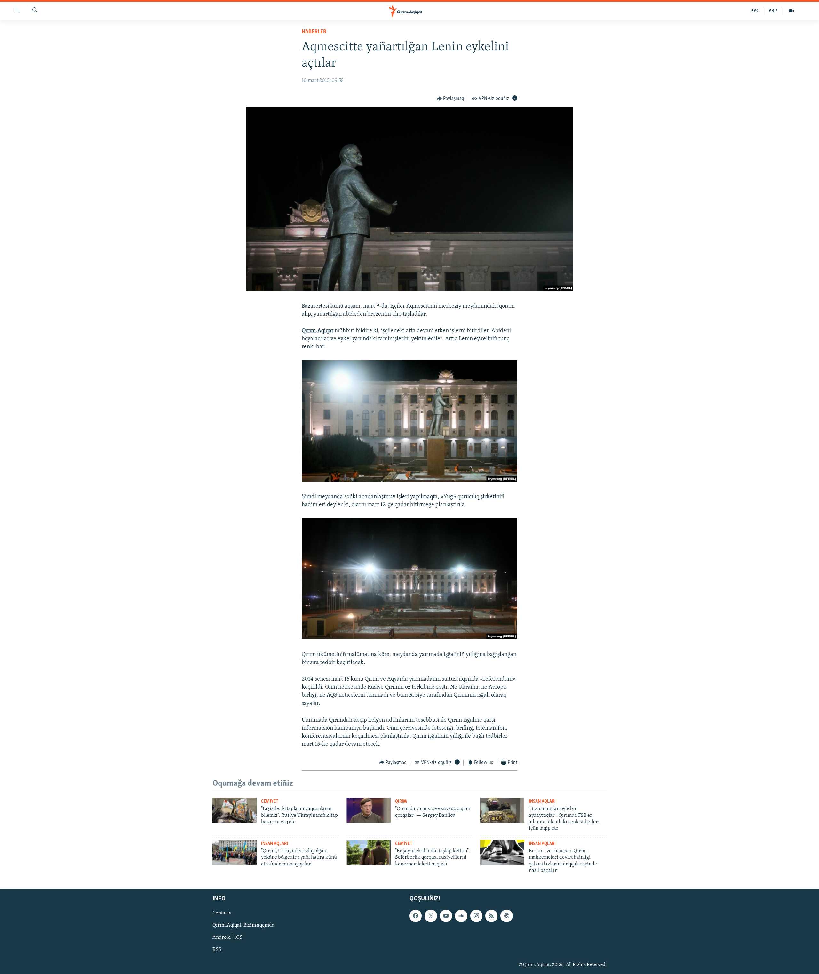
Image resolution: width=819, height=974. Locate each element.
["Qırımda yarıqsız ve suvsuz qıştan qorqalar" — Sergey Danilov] (368, 810)
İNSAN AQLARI (542, 801)
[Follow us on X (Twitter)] (431, 916)
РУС (755, 10)
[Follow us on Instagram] (476, 916)
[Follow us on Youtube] (446, 916)
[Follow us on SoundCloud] (461, 916)
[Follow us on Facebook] (416, 916)
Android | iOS (227, 937)
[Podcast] (506, 916)
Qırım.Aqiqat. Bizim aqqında (243, 925)
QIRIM (401, 801)
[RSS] (491, 916)
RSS (216, 950)
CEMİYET (269, 801)
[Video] (791, 10)
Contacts (221, 913)
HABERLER (314, 32)
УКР (772, 10)
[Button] (451, 98)
